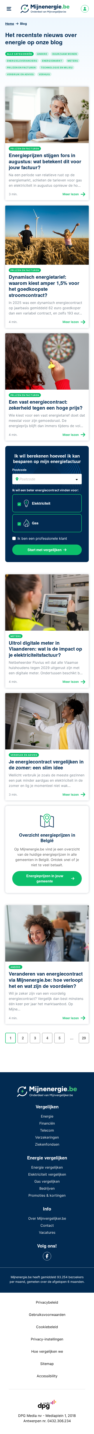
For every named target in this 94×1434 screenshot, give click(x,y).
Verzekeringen (47, 1137)
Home (9, 23)
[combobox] (47, 479)
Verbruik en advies (20, 74)
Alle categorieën (19, 54)
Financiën (47, 1123)
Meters (73, 60)
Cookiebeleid (47, 1327)
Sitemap (47, 1363)
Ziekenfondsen (47, 1144)
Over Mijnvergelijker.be (47, 1218)
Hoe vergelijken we (47, 1351)
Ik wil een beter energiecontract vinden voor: (45, 490)
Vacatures (47, 1232)
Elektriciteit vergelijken (47, 1174)
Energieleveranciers (22, 60)
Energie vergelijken (47, 1167)
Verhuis (44, 74)
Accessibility (47, 1376)
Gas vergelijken (47, 1181)
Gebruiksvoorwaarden (47, 1314)
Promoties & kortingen (47, 1195)
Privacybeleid (47, 1302)
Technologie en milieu (57, 67)
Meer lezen (71, 194)
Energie (47, 1116)
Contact (47, 1225)
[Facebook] (47, 1256)
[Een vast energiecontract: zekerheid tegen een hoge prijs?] (47, 363)
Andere (42, 54)
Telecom (47, 1130)
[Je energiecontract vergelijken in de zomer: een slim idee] (47, 723)
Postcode (19, 470)
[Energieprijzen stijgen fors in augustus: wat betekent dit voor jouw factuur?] (47, 117)
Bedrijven (47, 1188)
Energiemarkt (52, 60)
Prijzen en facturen (21, 67)
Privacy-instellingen (47, 1339)
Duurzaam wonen (64, 54)
